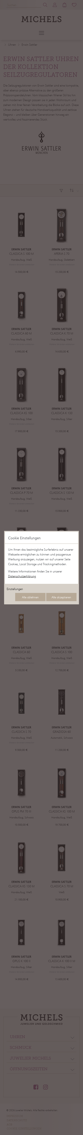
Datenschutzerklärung (22, 576)
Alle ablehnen (30, 597)
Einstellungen (15, 589)
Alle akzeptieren (61, 597)
